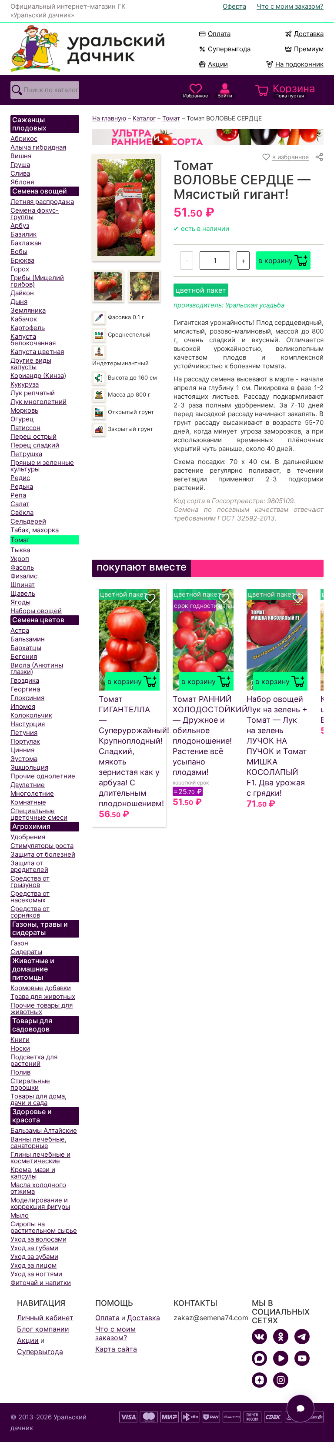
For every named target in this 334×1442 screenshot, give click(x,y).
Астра (19, 630)
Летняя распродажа (42, 201)
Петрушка (26, 454)
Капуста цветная (37, 351)
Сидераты (26, 951)
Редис (20, 477)
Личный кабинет (45, 1317)
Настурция (27, 724)
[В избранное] (150, 598)
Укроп (19, 558)
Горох (19, 269)
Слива (20, 173)
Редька (21, 486)
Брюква (22, 260)
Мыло (19, 1215)
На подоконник (299, 64)
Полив (20, 1072)
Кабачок (23, 319)
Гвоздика (24, 680)
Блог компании (43, 1329)
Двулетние (27, 784)
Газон (19, 943)
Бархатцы (25, 647)
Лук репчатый (32, 393)
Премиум (309, 49)
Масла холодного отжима (38, 1188)
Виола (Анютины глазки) (36, 668)
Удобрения (27, 837)
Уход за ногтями (36, 1274)
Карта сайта (116, 1349)
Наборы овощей (36, 611)
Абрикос (23, 138)
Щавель (22, 593)
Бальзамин (27, 639)
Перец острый (33, 436)
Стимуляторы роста (41, 845)
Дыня (18, 301)
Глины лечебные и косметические (40, 1157)
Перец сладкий (34, 445)
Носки (20, 1048)
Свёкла (21, 512)
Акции (218, 64)
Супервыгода (229, 49)
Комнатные (28, 802)
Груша (20, 164)
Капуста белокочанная (33, 339)
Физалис (23, 576)
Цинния (22, 750)
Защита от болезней (42, 854)
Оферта (234, 6)
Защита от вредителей (29, 866)
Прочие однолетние (42, 776)
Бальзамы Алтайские (43, 1130)
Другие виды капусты (30, 363)
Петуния (23, 732)
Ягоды (20, 602)
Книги (20, 1039)
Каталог (144, 118)
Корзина (294, 90)
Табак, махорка (34, 530)
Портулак (25, 741)
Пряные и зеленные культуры (42, 465)
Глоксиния (27, 697)
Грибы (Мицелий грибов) (37, 280)
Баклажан (26, 243)
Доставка (309, 34)
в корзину (275, 260)
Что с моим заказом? (290, 6)
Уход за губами (34, 1248)
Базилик (23, 234)
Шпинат (22, 584)
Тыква (20, 550)
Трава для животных (42, 996)
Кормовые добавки (40, 988)
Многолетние (32, 793)
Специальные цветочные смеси (38, 814)
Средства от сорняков (30, 911)
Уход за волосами (38, 1239)
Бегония (23, 656)
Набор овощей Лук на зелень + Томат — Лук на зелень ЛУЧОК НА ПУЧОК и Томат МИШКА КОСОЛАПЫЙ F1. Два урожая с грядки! (277, 746)
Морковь (24, 410)
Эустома (23, 758)
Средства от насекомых (30, 896)
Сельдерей (28, 521)
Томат (20, 540)
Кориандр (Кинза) (38, 375)
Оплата (219, 34)
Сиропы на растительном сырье (43, 1227)
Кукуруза (24, 384)
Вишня (20, 156)
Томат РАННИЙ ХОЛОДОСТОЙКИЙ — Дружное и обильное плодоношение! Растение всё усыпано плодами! (203, 735)
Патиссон (25, 427)
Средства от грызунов (30, 881)
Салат (19, 504)
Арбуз (19, 225)
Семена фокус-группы (34, 213)
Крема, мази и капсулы (32, 1172)
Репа (18, 495)
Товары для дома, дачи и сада (38, 1099)
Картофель (27, 327)
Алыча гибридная (38, 147)
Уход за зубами (34, 1256)
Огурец (22, 419)
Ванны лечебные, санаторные (38, 1142)
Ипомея (22, 706)
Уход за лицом (33, 1265)
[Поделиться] (319, 157)
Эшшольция (29, 767)
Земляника (28, 310)
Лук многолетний (38, 401)
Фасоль (22, 567)
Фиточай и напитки (40, 1282)
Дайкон (22, 293)
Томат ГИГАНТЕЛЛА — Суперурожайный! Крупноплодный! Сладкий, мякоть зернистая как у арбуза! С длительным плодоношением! (129, 751)
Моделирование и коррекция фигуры (40, 1203)
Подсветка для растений (33, 1060)
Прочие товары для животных (41, 1008)
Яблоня (22, 182)
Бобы (18, 251)
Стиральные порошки (30, 1084)
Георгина (25, 689)
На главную (109, 118)
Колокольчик (31, 715)
